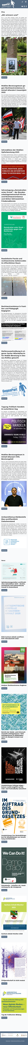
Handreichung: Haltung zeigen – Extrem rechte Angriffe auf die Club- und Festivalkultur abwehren (13, 787)
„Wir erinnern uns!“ (9, 15)
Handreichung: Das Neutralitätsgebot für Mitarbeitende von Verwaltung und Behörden (13, 837)
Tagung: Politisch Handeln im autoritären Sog (12, 408)
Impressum (8, 1041)
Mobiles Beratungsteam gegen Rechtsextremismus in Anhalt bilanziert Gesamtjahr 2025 (14, 89)
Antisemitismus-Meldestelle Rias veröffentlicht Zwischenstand (13, 519)
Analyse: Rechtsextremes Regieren (13, 685)
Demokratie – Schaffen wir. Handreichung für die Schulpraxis (13, 886)
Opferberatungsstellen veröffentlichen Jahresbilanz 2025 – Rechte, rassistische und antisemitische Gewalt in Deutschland (13, 584)
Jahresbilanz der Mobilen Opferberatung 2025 (12, 151)
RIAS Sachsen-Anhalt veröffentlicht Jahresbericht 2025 (12, 637)
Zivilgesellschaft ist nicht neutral (13, 980)
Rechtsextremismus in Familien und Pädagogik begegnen (13, 308)
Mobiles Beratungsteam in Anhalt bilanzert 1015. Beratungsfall (12, 457)
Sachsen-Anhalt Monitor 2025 (12, 934)
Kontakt (22, 1041)
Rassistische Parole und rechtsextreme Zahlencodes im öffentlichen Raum (13, 261)
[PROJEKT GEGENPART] (8, 4)
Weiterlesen (4, 77)
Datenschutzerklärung (16, 1041)
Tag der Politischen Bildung (11, 1015)
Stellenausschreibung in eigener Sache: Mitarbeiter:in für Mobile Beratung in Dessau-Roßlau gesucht (13, 354)
